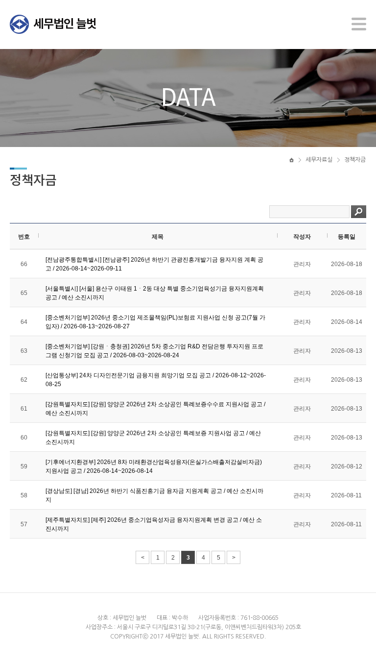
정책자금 (355, 160)
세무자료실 (319, 160)
